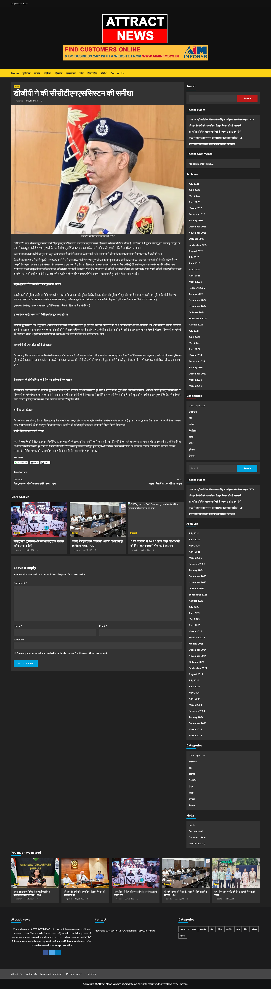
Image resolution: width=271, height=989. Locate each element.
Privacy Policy (74, 973)
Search (191, 86)
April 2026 (194, 202)
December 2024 (197, 300)
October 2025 (196, 238)
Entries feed (196, 831)
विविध (103, 73)
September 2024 (198, 318)
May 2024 (194, 343)
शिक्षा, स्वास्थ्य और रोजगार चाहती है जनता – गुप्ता (35, 481)
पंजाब (37, 73)
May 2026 (194, 195)
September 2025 (198, 244)
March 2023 (195, 379)
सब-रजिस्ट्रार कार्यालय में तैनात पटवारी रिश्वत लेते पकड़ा (212, 143)
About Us (16, 973)
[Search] (258, 73)
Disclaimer (90, 973)
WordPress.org (197, 843)
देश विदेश (92, 73)
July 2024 (194, 330)
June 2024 (194, 336)
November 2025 (197, 232)
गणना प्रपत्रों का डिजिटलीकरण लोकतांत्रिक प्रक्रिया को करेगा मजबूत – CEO (221, 119)
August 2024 (196, 324)
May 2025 (194, 269)
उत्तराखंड (71, 73)
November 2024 (197, 306)
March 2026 (195, 208)
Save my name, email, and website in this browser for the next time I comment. (62, 653)
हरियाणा (26, 73)
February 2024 (197, 361)
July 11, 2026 (29, 550)
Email (103, 625)
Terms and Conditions (51, 973)
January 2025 (196, 293)
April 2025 (194, 275)
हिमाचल (58, 73)
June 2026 (194, 189)
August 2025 (196, 251)
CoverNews (165, 983)
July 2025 (194, 257)
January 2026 (196, 220)
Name (18, 625)
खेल (82, 73)
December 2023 (197, 373)
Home (15, 73)
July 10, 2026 (145, 550)
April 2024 (194, 349)
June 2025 (194, 263)
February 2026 (197, 214)
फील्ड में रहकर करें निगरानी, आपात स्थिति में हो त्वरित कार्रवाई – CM (216, 137)
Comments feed (197, 837)
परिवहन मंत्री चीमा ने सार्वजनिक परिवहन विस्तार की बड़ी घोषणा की (215, 125)
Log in (192, 825)
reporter (19, 101)
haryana (23, 471)
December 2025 (197, 226)
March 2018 (195, 385)
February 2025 (197, 287)
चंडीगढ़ (47, 73)
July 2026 (194, 183)
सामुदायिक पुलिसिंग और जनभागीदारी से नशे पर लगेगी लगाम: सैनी (215, 131)
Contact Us (117, 73)
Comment (20, 582)
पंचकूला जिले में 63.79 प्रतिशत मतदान (165, 481)
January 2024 (196, 367)
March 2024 (195, 355)
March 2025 (195, 281)
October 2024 (196, 312)
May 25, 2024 (32, 101)
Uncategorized (197, 405)
